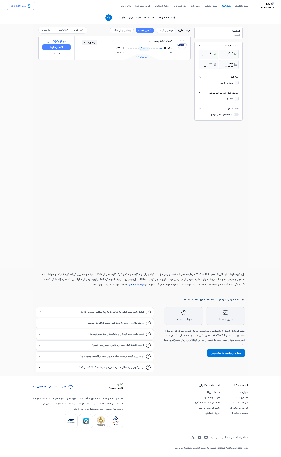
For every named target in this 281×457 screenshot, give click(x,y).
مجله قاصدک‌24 (239, 413)
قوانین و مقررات (239, 408)
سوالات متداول (239, 402)
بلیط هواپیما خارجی (209, 408)
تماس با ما (242, 397)
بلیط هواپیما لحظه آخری (207, 402)
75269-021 (219, 335)
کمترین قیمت (144, 30)
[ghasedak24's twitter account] (193, 437)
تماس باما (126, 5)
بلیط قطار (226, 5)
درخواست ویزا (142, 5)
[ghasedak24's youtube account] (199, 437)
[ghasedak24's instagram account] (206, 437)
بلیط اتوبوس (210, 5)
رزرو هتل (195, 5)
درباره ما (243, 392)
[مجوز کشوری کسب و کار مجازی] (86, 421)
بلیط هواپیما (241, 5)
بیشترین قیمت (166, 30)
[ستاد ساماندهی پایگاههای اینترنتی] (101, 421)
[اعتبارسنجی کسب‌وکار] (116, 421)
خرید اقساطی (212, 413)
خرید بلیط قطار (136, 284)
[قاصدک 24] (263, 6)
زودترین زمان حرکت (122, 30)
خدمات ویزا (213, 392)
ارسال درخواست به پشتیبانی (226, 353)
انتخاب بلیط (56, 47)
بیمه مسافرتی (161, 5)
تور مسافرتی (179, 5)
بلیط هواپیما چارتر (210, 397)
